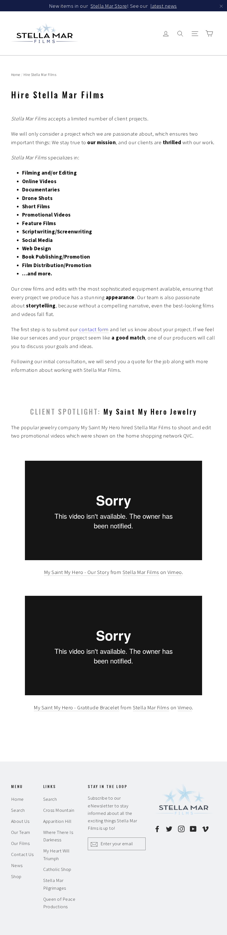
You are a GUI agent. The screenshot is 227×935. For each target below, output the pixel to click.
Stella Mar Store (109, 5)
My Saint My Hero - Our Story (76, 572)
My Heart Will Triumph (56, 854)
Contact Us (22, 854)
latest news (163, 5)
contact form (94, 329)
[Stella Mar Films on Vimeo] (205, 828)
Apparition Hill (57, 821)
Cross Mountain (58, 810)
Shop (16, 876)
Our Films (20, 843)
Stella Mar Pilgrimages (54, 884)
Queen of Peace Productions (59, 903)
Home (15, 74)
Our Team (20, 832)
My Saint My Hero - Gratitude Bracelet (76, 707)
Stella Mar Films (141, 572)
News (17, 865)
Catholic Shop (57, 869)
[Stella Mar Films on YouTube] (193, 828)
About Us (20, 821)
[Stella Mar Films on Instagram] (181, 828)
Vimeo (174, 572)
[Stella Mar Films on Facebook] (157, 828)
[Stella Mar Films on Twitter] (169, 828)
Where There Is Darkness (58, 836)
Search (18, 810)
